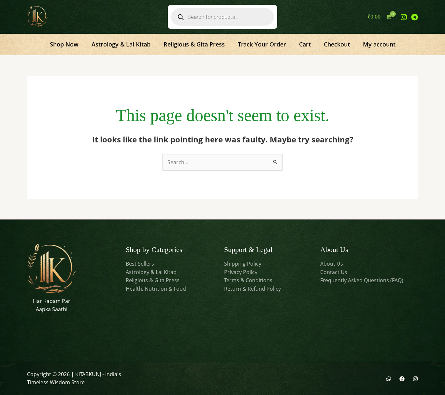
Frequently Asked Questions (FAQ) (361, 280)
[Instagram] (403, 17)
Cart (305, 44)
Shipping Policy (242, 263)
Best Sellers (140, 263)
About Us (331, 263)
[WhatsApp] (388, 378)
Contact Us (333, 272)
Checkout (337, 44)
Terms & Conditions (248, 280)
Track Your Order (262, 44)
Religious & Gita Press (194, 44)
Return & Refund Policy (252, 288)
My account (379, 44)
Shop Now (64, 44)
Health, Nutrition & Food (156, 288)
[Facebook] (402, 378)
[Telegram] (414, 17)
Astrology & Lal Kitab (121, 44)
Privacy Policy (240, 272)
